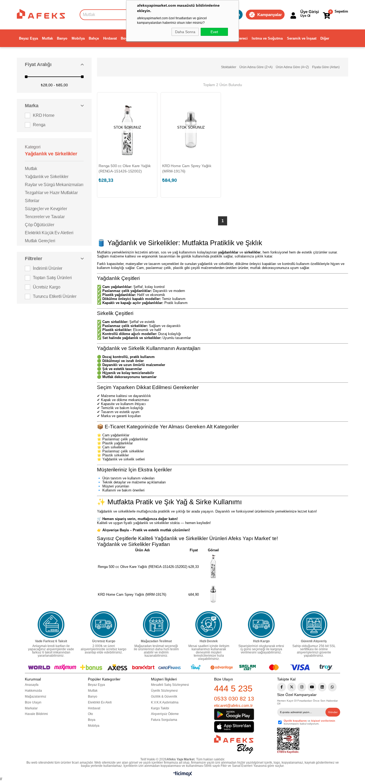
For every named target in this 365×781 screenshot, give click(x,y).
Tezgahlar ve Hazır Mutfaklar (51, 192)
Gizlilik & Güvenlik (164, 696)
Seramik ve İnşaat (301, 38)
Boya (125, 38)
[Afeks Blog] (233, 744)
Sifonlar (32, 200)
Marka (31, 105)
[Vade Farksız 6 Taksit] (51, 624)
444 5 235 (233, 688)
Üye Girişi (309, 11)
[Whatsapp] (332, 687)
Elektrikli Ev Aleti (100, 702)
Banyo (62, 38)
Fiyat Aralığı (38, 64)
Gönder (332, 712)
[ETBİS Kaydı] (288, 741)
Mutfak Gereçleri (40, 240)
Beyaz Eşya (28, 38)
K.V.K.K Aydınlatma (164, 702)
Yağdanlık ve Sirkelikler (46, 176)
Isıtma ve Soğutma (267, 38)
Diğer (324, 38)
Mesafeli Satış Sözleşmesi (170, 685)
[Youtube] (312, 687)
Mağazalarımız (35, 696)
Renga (39, 124)
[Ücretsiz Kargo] (103, 624)
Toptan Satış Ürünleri (52, 277)
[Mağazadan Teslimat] (156, 624)
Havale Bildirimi (36, 714)
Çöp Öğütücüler (39, 224)
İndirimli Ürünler (47, 268)
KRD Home (44, 115)
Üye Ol (305, 16)
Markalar (31, 708)
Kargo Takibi (160, 708)
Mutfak (47, 38)
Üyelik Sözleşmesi (164, 690)
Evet (214, 32)
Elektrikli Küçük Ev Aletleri (49, 232)
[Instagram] (301, 687)
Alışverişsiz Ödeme (165, 714)
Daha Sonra (185, 32)
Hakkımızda (33, 690)
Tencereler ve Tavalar (45, 216)
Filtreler (33, 258)
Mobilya (78, 38)
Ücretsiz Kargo (46, 287)
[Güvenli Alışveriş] (314, 624)
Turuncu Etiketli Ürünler (54, 296)
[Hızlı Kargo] (261, 624)
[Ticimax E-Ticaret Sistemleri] (182, 775)
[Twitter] (291, 687)
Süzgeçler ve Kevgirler (46, 208)
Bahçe (94, 38)
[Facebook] (281, 687)
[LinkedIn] (322, 687)
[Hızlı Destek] (208, 624)
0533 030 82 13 (234, 698)
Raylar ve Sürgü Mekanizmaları (54, 184)
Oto (90, 714)
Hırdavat (110, 38)
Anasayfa (31, 685)
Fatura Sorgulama (164, 720)
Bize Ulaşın (33, 702)
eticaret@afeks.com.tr (233, 705)
